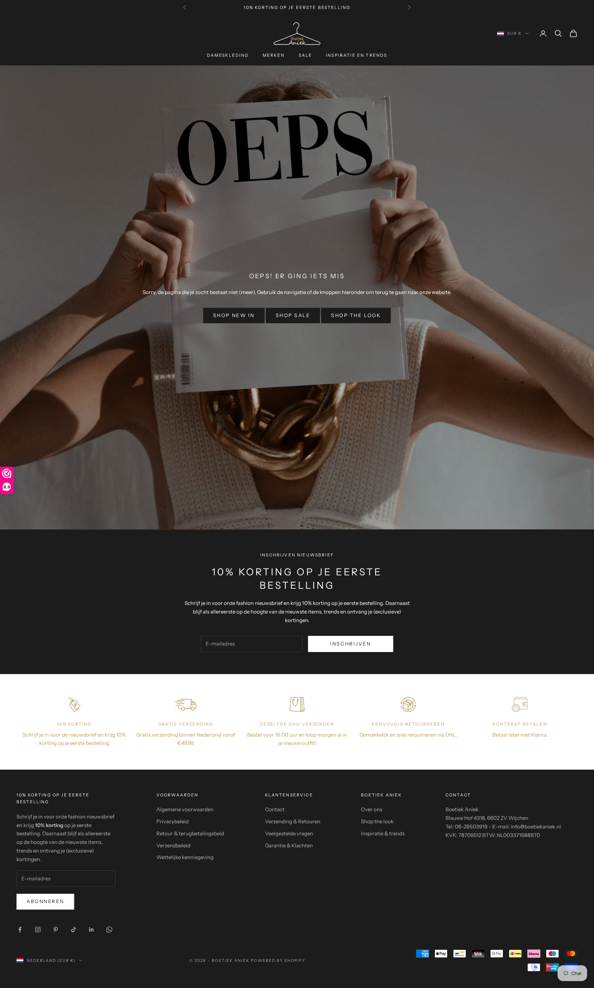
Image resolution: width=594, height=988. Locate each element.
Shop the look (356, 315)
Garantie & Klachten (289, 845)
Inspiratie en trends (356, 55)
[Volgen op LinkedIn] (91, 929)
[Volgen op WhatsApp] (109, 929)
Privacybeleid (172, 821)
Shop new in (234, 315)
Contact (275, 809)
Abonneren (45, 901)
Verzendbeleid (173, 845)
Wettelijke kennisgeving (184, 857)
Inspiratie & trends (383, 833)
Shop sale (293, 315)
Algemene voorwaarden (184, 809)
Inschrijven (350, 644)
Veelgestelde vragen (289, 833)
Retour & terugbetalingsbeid (190, 833)
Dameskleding (228, 55)
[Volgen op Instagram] (37, 929)
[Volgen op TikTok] (73, 929)
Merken (274, 55)
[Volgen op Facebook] (19, 929)
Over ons (371, 809)
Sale (305, 55)
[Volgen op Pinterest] (55, 929)
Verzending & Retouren (292, 821)
